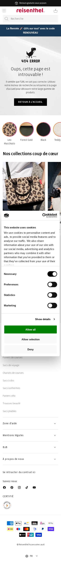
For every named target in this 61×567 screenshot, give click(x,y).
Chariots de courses (13, 373)
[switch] (52, 284)
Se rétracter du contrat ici (19, 472)
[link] (24, 197)
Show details (42, 319)
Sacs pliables (9, 411)
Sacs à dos (8, 380)
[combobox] (30, 19)
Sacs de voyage (11, 365)
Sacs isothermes (11, 388)
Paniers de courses (13, 357)
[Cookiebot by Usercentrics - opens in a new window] (43, 215)
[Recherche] (6, 19)
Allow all (30, 329)
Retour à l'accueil (30, 102)
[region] (30, 197)
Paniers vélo (9, 396)
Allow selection (31, 339)
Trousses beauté (11, 403)
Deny (30, 349)
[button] (4, 11)
